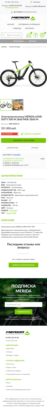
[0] (42, 35)
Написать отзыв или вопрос (23, 265)
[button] (11, 7)
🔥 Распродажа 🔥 (18, 41)
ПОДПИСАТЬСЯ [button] (23, 312)
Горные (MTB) (11, 213)
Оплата (10, 352)
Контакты (29, 28)
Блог (9, 383)
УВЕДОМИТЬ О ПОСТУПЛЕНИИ (23, 140)
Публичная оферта (14, 371)
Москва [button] (17, 155)
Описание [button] (34, 147)
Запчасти (32, 41)
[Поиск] (3, 35)
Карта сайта (11, 367)
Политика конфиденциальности (19, 390)
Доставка (10, 348)
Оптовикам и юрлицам (29, 24)
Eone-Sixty (13, 210)
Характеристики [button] (12, 147)
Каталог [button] (10, 24)
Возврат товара (12, 355)
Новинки (17, 28)
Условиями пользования (28, 319)
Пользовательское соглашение (18, 374)
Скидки (10, 386)
